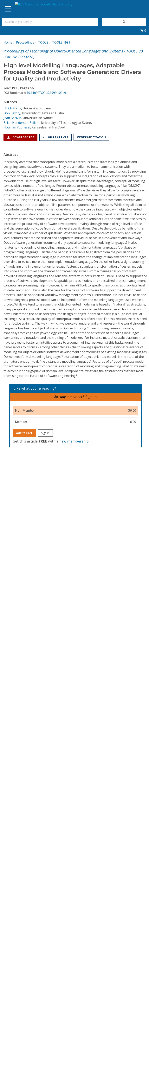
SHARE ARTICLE (57, 137)
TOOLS (43, 42)
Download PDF (23, 137)
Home (7, 42)
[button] (143, 30)
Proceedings (25, 42)
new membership (74, 441)
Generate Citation (91, 137)
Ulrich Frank (12, 108)
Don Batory (11, 113)
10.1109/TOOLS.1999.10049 (46, 93)
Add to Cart (24, 433)
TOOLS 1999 (61, 42)
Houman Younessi (16, 127)
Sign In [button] (91, 396)
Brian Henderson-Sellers (21, 122)
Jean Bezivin (12, 118)
